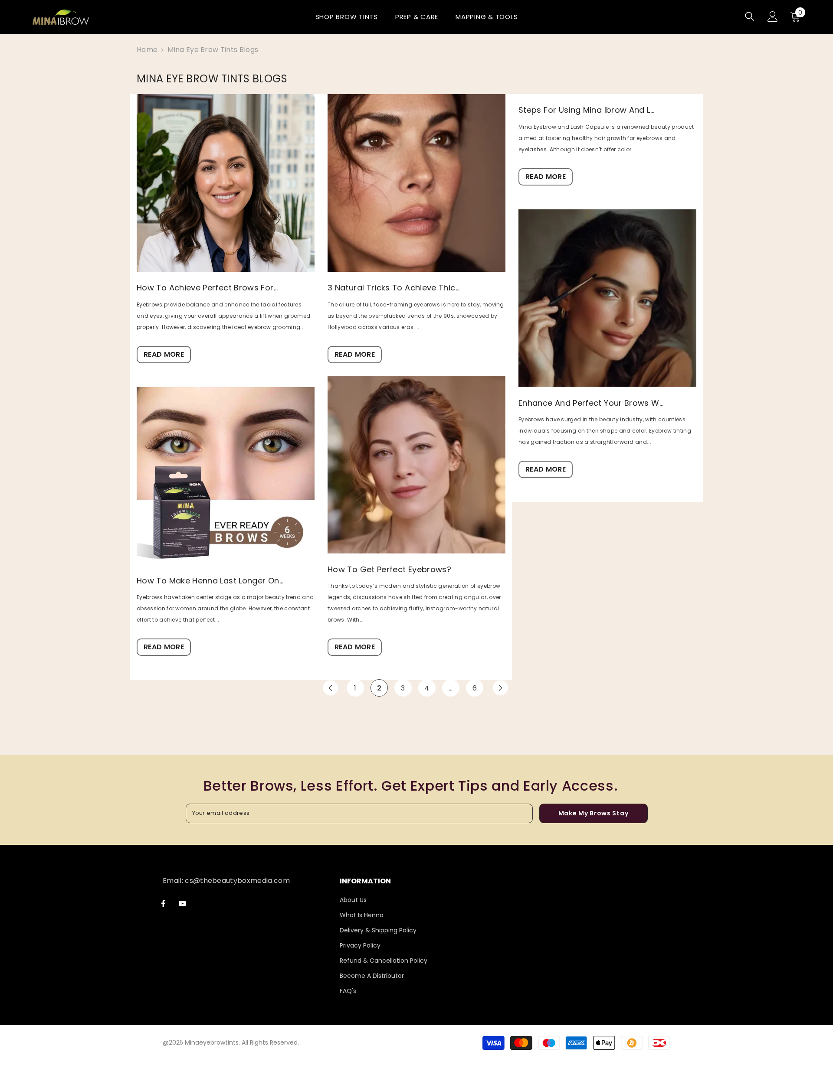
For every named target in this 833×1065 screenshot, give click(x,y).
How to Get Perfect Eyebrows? (389, 569)
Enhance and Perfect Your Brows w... (591, 403)
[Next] (500, 688)
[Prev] (330, 688)
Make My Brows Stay (593, 813)
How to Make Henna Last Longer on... (210, 581)
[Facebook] (163, 903)
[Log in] (772, 16)
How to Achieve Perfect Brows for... (207, 288)
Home (147, 50)
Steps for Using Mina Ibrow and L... (586, 110)
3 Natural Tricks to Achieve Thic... (394, 288)
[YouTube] (182, 903)
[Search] (749, 16)
